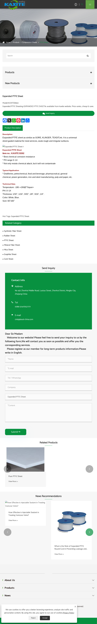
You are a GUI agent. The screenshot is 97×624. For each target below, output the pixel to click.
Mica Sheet (8, 249)
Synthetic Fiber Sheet (12, 231)
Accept (44, 618)
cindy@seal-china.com (24, 319)
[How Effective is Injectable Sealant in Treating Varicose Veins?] (25, 504)
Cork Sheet (8, 259)
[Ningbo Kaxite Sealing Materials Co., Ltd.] (15, 4)
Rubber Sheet (9, 235)
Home (8, 42)
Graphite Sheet (10, 254)
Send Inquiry (50, 113)
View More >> (13, 481)
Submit (15, 432)
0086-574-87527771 (23, 306)
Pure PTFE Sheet (15, 476)
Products (16, 42)
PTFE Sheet (44, 42)
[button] (7, 469)
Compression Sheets (29, 42)
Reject (33, 618)
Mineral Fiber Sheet (12, 245)
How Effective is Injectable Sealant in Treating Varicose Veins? (23, 514)
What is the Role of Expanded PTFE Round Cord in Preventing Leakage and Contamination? (70, 548)
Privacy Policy (68, 613)
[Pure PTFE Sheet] (25, 459)
